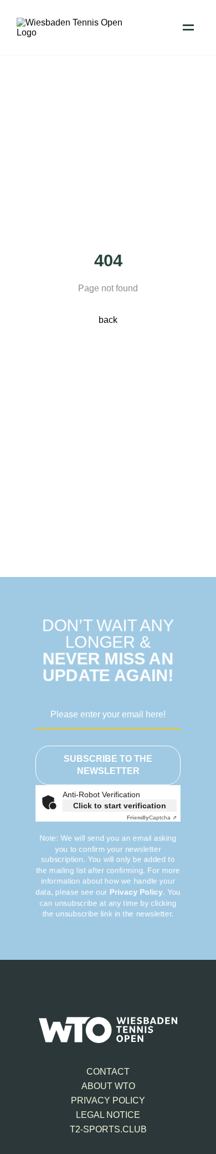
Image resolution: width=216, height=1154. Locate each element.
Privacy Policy (136, 892)
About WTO (108, 1086)
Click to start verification (119, 805)
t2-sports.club (108, 1129)
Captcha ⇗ (152, 817)
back (108, 320)
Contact (108, 1071)
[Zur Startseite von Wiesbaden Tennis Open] (72, 32)
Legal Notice (108, 1115)
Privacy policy (108, 1100)
